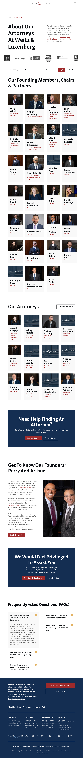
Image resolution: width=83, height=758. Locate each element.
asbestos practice (14, 505)
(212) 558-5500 (16, 723)
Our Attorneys (18, 17)
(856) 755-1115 (33, 725)
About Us (11, 707)
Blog (19, 707)
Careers (36, 707)
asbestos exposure (25, 488)
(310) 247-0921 (50, 725)
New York (63, 37)
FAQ (43, 707)
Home (10, 17)
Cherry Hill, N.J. (66, 39)
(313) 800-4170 (66, 727)
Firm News (27, 707)
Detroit (55, 39)
